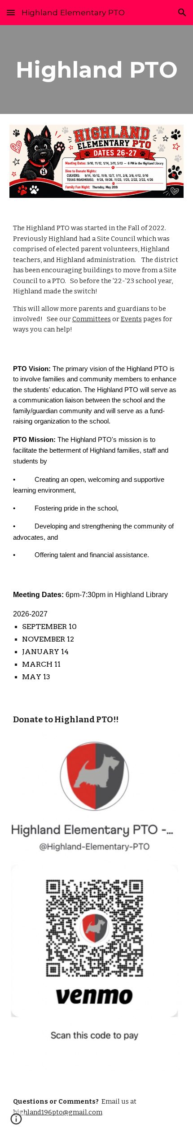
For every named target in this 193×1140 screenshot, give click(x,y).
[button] (11, 12)
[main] (96, 69)
